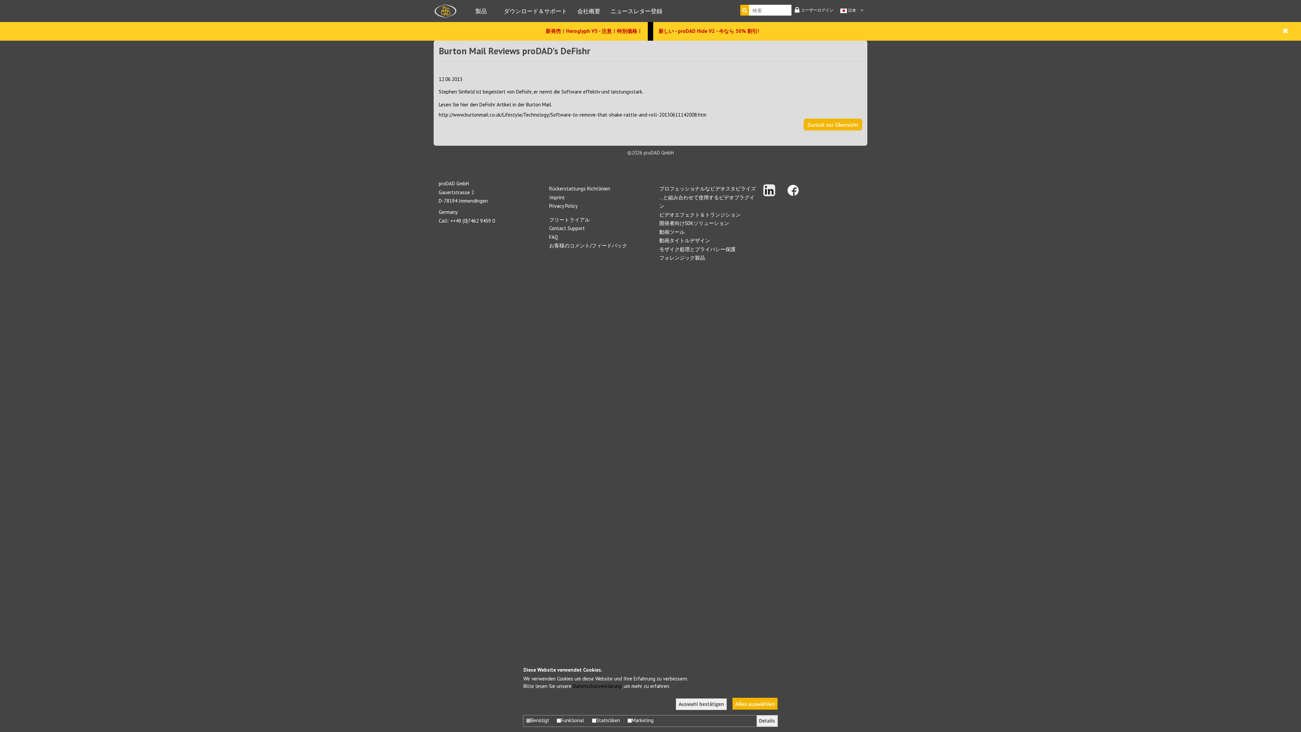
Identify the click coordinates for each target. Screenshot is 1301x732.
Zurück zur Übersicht (833, 124)
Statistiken (608, 720)
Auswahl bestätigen (701, 704)
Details (767, 721)
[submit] (744, 10)
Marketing (643, 720)
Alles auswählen (755, 703)
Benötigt (540, 720)
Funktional (572, 720)
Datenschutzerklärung (597, 686)
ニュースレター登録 (636, 11)
